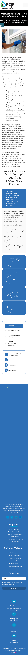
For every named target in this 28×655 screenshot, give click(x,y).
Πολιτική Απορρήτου (15, 566)
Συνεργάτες (15, 561)
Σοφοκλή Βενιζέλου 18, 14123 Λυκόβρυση (14, 354)
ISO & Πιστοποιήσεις (15, 555)
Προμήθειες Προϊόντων (14, 330)
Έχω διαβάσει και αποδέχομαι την (12, 583)
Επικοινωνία (15, 563)
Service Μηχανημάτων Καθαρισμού (14, 336)
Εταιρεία (15, 553)
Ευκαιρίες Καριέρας (15, 558)
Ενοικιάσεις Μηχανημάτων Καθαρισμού (12, 343)
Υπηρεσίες (8, 20)
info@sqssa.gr (12, 370)
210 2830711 (12, 360)
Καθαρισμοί (16, 20)
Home (1, 20)
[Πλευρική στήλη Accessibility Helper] (2, 25)
